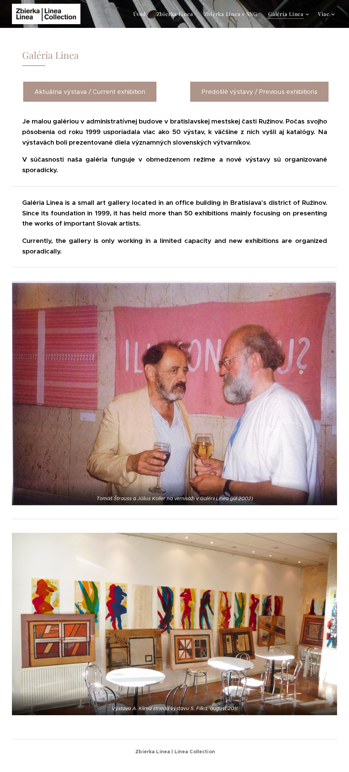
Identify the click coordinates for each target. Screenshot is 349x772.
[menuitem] (141, 13)
